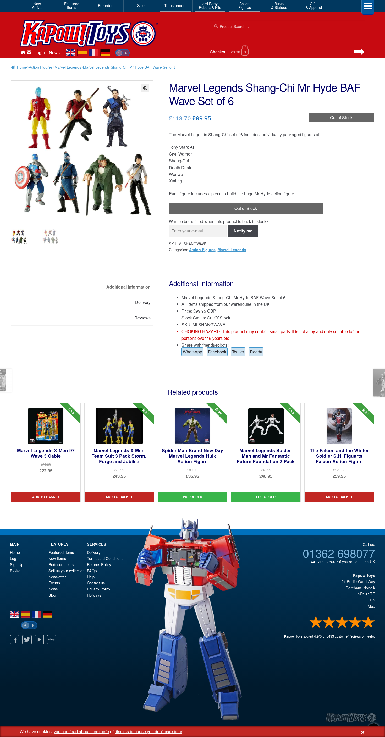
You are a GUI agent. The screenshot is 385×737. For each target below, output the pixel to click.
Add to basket (45, 497)
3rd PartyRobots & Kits (210, 5)
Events (54, 582)
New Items (57, 558)
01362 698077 (339, 553)
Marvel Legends (67, 67)
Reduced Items (61, 564)
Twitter (238, 352)
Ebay (51, 639)
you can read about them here (81, 731)
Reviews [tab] (142, 318)
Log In (15, 558)
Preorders (106, 5)
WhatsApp (192, 352)
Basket (15, 570)
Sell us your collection (66, 570)
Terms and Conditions (105, 558)
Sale (141, 5)
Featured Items (61, 552)
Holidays (94, 595)
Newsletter (57, 576)
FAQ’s (92, 570)
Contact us (96, 582)
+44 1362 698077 (323, 561)
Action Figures (41, 67)
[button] (145, 88)
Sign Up (16, 564)
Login (39, 52)
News (54, 52)
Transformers (175, 5)
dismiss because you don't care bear (148, 731)
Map (371, 606)
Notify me (243, 231)
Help (91, 576)
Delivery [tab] (143, 302)
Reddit (256, 352)
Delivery (93, 552)
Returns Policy (99, 564)
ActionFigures (244, 5)
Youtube (39, 639)
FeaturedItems (71, 5)
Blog (52, 595)
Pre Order (192, 497)
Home (23, 52)
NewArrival (37, 5)
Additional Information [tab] (128, 287)
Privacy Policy (98, 588)
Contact (29, 52)
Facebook (217, 352)
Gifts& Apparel (314, 5)
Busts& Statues (279, 5)
